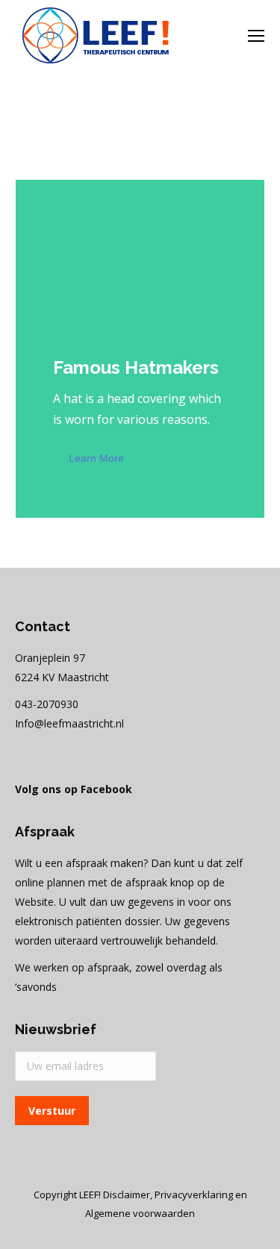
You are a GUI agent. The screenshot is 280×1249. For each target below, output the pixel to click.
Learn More (96, 458)
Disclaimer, (129, 1194)
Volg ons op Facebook (73, 789)
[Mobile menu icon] (256, 36)
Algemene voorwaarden (140, 1213)
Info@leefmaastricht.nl (69, 723)
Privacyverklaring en (201, 1194)
